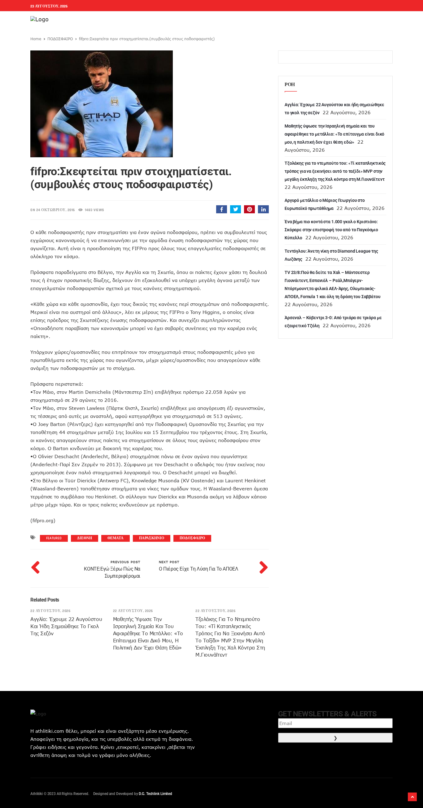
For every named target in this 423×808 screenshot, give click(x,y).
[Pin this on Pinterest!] (249, 209)
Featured (54, 538)
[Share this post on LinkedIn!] (263, 209)
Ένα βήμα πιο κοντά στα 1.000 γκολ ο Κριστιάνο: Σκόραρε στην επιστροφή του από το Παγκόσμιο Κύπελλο (331, 229)
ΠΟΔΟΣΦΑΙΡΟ (60, 39)
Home (35, 39)
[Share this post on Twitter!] (235, 209)
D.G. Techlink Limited (155, 794)
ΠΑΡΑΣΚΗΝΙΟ (151, 538)
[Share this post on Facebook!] (221, 209)
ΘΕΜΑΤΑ (115, 538)
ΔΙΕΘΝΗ (84, 538)
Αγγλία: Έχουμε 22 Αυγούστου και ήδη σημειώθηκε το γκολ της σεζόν (66, 626)
